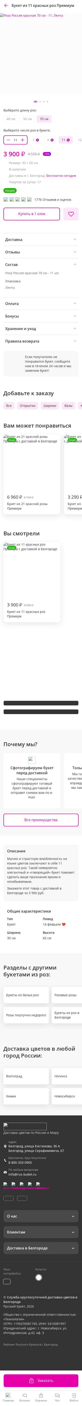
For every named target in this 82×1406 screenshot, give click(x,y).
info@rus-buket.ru (22, 1174)
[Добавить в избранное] (71, 214)
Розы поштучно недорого (26, 1015)
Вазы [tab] (68, 405)
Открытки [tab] (27, 405)
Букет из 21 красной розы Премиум (27, 474)
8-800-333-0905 (20, 1162)
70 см (44, 119)
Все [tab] (9, 405)
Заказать (45, 1380)
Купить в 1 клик (31, 213)
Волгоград (14, 1076)
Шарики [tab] (50, 405)
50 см (27, 119)
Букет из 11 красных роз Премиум (26, 582)
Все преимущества (41, 819)
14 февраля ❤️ (54, 924)
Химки (11, 1096)
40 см (11, 119)
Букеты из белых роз (22, 995)
